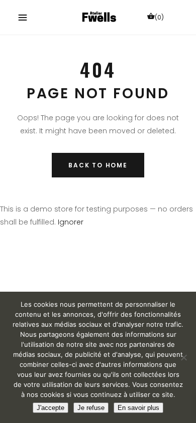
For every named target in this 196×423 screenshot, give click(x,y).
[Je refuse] (183, 357)
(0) (159, 17)
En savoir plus (138, 407)
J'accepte (50, 407)
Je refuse (91, 407)
